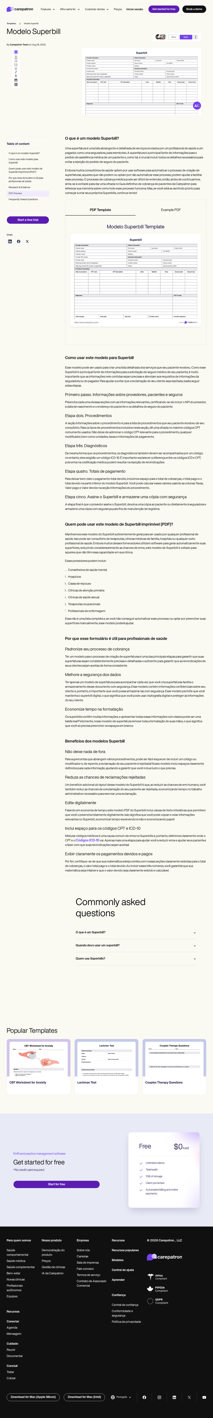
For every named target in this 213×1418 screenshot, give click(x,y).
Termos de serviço (88, 1275)
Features (46, 9)
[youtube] (204, 1397)
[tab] (100, 210)
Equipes (12, 1296)
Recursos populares (125, 1250)
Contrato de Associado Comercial (91, 1284)
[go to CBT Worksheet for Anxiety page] (38, 1057)
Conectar (13, 1321)
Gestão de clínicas (53, 1267)
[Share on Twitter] (27, 241)
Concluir (12, 1366)
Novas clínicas (16, 1279)
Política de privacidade (126, 1322)
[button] (120, 1397)
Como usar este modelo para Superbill (23, 161)
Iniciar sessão (134, 9)
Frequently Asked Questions (23, 199)
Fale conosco (85, 1269)
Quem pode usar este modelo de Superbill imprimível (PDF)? (25, 170)
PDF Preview (15, 193)
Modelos (117, 1260)
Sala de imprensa (88, 1262)
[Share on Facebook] (18, 241)
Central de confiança (125, 1305)
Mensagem (14, 1334)
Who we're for (68, 9)
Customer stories (95, 9)
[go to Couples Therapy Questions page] (174, 1057)
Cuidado (12, 1343)
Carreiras (82, 1256)
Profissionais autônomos (15, 1288)
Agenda (12, 1327)
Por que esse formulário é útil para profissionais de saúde (26, 180)
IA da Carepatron (53, 1273)
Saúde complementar (21, 1267)
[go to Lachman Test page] (106, 1057)
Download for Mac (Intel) (84, 1397)
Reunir (11, 1350)
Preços (118, 9)
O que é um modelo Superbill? (24, 153)
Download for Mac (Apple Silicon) (33, 1397)
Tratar (10, 1372)
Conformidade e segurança (122, 1313)
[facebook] (144, 1397)
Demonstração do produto (53, 1253)
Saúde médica (16, 1261)
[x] (189, 1397)
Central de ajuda (123, 1270)
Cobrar (11, 1378)
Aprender (118, 1280)
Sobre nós (83, 1250)
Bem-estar (13, 1273)
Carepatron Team (19, 45)
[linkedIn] (174, 1397)
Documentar (15, 1356)
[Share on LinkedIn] (10, 241)
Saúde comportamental (17, 1253)
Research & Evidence (19, 187)
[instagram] (159, 1397)
